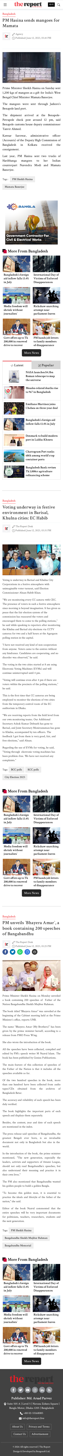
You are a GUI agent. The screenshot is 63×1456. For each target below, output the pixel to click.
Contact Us (19, 1434)
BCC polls (16, 769)
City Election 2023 (15, 777)
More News (31, 353)
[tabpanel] (31, 424)
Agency (19, 34)
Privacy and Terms (39, 1427)
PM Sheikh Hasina (22, 179)
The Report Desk (24, 526)
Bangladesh (9, 14)
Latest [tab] (18, 365)
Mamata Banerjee (14, 187)
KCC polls (33, 769)
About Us (17, 1427)
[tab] (17, 365)
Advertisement (40, 1434)
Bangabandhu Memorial (18, 1245)
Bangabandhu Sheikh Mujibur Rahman (26, 1238)
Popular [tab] (47, 365)
